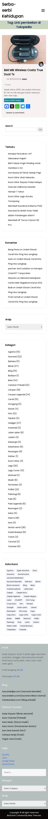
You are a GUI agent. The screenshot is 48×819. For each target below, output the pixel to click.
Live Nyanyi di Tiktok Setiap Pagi (24, 172)
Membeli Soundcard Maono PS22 (25, 205)
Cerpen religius (30, 596)
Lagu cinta (23, 615)
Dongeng (13, 404)
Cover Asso (11, 604)
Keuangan (13, 451)
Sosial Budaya (15, 532)
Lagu (10, 465)
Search (9, 125)
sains (27, 622)
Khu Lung (23, 611)
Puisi (10, 498)
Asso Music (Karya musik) (15, 722)
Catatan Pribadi (16, 385)
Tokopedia (11, 629)
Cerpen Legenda (16, 394)
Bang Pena (13, 249)
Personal (27, 618)
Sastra (11, 517)
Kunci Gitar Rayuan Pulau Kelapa (25, 182)
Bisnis (11, 366)
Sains (10, 513)
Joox (4, 757)
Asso (35, 570)
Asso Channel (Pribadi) (14, 717)
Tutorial (12, 541)
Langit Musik (8, 760)
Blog (10, 370)
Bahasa (12, 361)
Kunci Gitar (13, 460)
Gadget (8, 85)
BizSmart (11, 815)
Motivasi (12, 475)
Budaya (12, 375)
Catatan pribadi (13, 589)
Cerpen (12, 389)
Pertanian (13, 484)
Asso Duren (8, 726)
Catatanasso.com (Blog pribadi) (19, 699)
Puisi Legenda (15, 503)
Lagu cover (36, 615)
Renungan (13, 508)
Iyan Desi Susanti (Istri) (14, 730)
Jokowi (33, 607)
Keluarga (12, 442)
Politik (11, 489)
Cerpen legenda (13, 596)
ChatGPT (18, 600)
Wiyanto (12, 278)
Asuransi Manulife (14, 581)
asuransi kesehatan (15, 578)
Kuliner (11, 456)
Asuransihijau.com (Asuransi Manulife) (21, 691)
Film (10, 413)
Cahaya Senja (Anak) (13, 734)
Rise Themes (34, 815)
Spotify (5, 754)
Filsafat (12, 418)
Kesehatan (13, 446)
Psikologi (12, 494)
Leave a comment (15, 112)
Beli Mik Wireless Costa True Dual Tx (23, 72)
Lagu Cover (14, 470)
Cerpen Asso (22, 593)
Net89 (17, 618)
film (21, 604)
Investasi (12, 427)
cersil (9, 600)
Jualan (11, 437)
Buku (10, 380)
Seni (10, 522)
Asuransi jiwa (23, 574)
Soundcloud (8, 764)
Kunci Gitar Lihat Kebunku (21, 177)
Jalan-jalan (14, 432)
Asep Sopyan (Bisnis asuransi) (17, 713)
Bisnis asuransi (13, 585)
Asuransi (12, 356)
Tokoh (11, 536)
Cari (40, 129)
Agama (12, 351)
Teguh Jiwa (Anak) (12, 738)
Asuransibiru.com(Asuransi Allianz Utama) (24, 695)
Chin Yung (30, 600)
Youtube (12, 546)
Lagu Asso (11, 615)
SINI (21, 670)
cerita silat (28, 589)
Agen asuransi (23, 570)
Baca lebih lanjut (13, 100)
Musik (11, 479)
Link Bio (16, 676)
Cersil (11, 399)
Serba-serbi (14, 527)
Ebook (11, 408)
